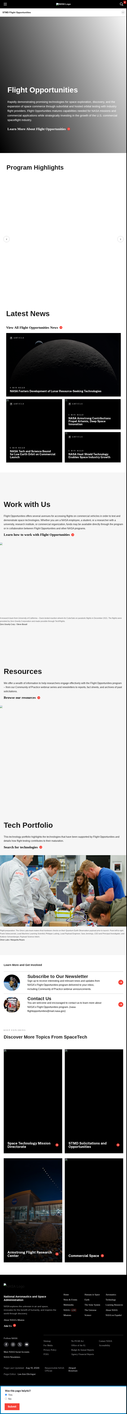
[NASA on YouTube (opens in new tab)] (26, 1344)
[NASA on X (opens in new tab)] (19, 1344)
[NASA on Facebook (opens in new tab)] (6, 1344)
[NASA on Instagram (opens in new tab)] (13, 1344)
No (9, 1399)
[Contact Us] (120, 1005)
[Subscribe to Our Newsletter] (120, 982)
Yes (10, 1395)
